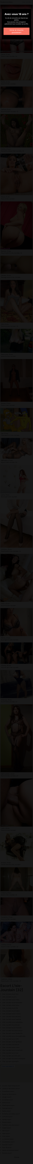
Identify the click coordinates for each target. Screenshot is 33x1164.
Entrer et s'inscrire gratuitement (16, 31)
